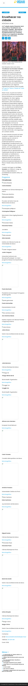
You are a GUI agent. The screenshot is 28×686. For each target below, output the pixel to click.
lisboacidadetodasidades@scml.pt (16, 637)
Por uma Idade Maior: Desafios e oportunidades (11, 660)
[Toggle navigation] (4, 3)
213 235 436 (11, 639)
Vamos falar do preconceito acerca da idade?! (13, 658)
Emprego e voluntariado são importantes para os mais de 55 (13, 671)
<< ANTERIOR (6, 12)
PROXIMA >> (22, 12)
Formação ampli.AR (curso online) (11, 662)
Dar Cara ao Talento (8, 668)
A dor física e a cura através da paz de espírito (13, 665)
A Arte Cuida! (6, 667)
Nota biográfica (6, 205)
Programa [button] (6, 177)
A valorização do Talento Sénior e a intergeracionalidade (12, 655)
